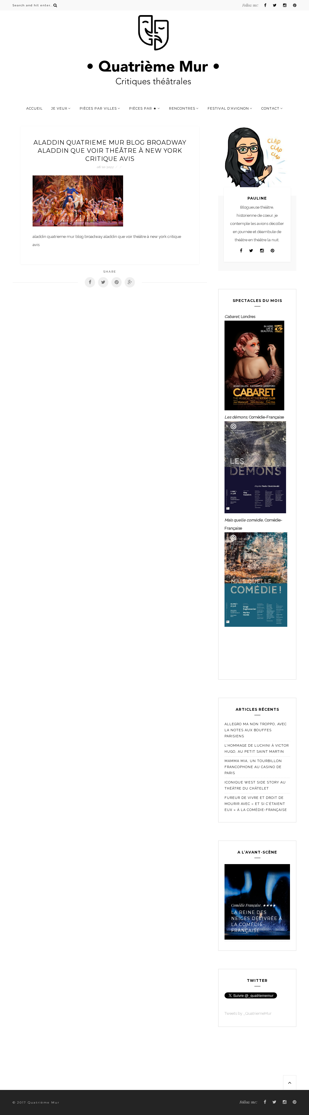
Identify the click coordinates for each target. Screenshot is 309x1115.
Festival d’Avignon (228, 108)
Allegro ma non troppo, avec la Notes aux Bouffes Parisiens (256, 730)
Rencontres (182, 108)
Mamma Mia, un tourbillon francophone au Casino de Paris (253, 767)
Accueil (34, 108)
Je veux (59, 108)
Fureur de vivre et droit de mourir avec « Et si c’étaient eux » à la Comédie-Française (256, 804)
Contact (270, 108)
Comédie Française (246, 905)
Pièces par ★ (143, 108)
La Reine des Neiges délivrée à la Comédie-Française (256, 921)
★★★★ (269, 905)
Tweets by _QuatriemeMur (248, 1013)
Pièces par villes (98, 108)
